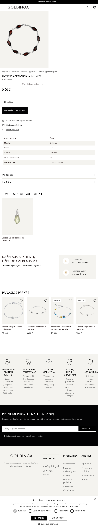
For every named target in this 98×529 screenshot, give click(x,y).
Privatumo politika (87, 469)
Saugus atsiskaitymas (70, 469)
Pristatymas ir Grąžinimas (31, 266)
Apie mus (86, 463)
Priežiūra (6, 182)
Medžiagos (7, 174)
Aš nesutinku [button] (58, 518)
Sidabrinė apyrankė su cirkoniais (12, 328)
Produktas (6, 266)
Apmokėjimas (16, 266)
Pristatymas (69, 463)
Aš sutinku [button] (39, 518)
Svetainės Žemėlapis (68, 488)
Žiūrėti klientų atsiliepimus (32, 84)
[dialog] (49, 512)
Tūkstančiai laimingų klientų (47, 2)
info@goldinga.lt (51, 466)
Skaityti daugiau (72, 506)
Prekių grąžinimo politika (68, 479)
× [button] (95, 499)
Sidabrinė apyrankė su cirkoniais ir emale (61, 328)
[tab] (49, 175)
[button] (49, 524)
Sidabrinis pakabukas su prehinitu (13, 239)
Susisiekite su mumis (88, 477)
